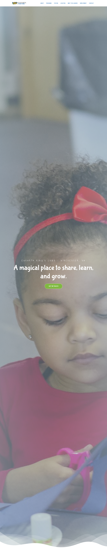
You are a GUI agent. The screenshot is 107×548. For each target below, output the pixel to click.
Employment (83, 3)
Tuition (56, 3)
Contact (91, 3)
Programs (49, 3)
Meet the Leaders (73, 3)
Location (62, 3)
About (42, 3)
